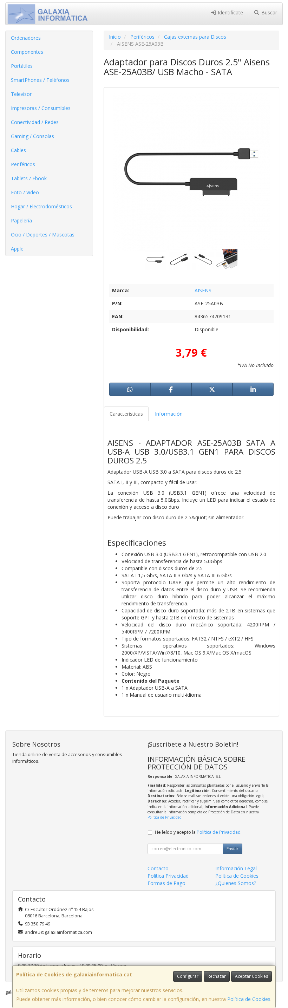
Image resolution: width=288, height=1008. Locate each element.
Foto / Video (25, 192)
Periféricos (23, 164)
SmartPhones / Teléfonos (40, 80)
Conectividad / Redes (35, 122)
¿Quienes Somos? (235, 883)
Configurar (187, 976)
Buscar (268, 12)
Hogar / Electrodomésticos (41, 206)
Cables (18, 150)
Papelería (21, 220)
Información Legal (236, 868)
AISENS (203, 290)
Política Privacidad (168, 875)
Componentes (27, 51)
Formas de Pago (166, 883)
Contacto (158, 868)
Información (169, 413)
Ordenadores (26, 37)
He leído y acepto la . (198, 832)
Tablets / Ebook (29, 178)
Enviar (232, 849)
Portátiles (22, 66)
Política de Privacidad (165, 817)
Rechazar (217, 976)
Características (126, 413)
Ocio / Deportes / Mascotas (42, 234)
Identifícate (229, 12)
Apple (17, 248)
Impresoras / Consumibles (41, 108)
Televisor (21, 94)
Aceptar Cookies (251, 976)
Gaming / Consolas (32, 136)
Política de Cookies (248, 999)
